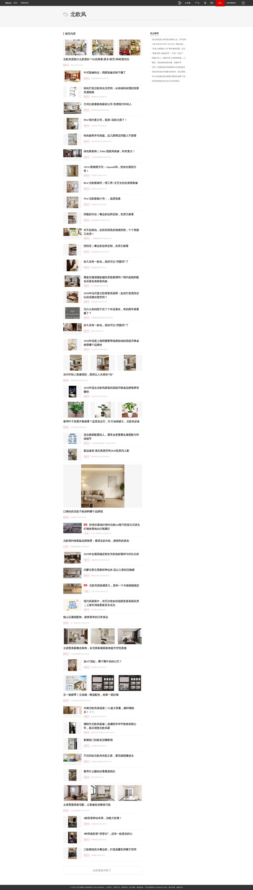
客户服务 (132, 887)
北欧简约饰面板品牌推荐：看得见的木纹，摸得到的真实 (96, 540)
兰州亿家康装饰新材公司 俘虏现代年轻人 (108, 104)
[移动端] (180, 3)
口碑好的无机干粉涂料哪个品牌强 (83, 511)
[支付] (205, 3)
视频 (86, 533)
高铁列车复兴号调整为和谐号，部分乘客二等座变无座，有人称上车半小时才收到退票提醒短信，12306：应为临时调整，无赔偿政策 (171, 72)
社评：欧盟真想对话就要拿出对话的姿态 (168, 67)
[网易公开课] (188, 3)
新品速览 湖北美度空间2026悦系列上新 (106, 450)
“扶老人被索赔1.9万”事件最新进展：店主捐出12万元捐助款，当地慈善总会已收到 (171, 49)
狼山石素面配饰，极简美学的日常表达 (85, 617)
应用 (15, 3)
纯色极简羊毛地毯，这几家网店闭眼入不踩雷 (110, 135)
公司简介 (109, 887)
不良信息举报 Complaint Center (156, 887)
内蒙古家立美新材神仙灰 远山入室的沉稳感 (109, 569)
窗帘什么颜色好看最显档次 (99, 771)
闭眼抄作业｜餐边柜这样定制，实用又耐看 (109, 214)
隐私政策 (140, 887)
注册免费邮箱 (231, 3)
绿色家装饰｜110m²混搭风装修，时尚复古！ (109, 151)
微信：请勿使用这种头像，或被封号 (166, 63)
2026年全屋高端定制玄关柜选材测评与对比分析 (111, 554)
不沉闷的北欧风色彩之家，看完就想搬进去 (109, 755)
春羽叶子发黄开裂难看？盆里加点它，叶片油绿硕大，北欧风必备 (101, 421)
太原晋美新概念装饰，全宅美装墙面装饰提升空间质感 (94, 648)
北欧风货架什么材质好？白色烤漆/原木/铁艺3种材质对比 (96, 59)
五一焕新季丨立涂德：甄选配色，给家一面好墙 (91, 694)
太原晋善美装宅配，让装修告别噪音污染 (87, 804)
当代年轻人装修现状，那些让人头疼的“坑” (88, 374)
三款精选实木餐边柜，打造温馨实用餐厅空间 (110, 849)
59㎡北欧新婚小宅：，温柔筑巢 (102, 198)
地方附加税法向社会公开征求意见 (166, 81)
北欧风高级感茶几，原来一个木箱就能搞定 (114, 585)
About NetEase (99, 887)
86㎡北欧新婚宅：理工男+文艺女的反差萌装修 (111, 182)
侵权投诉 (179, 887)
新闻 (66, 547)
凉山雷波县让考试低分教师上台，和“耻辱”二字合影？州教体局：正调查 (171, 39)
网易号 (66, 65)
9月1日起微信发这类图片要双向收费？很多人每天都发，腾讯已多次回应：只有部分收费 (171, 76)
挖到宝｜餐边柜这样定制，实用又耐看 (106, 245)
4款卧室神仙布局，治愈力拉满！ (103, 818)
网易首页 (8, 3)
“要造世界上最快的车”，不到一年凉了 (167, 53)
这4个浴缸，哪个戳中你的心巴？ (103, 661)
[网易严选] (197, 3)
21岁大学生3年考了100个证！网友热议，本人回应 (171, 44)
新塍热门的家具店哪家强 (98, 740)
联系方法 (117, 887)
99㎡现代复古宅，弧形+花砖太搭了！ (105, 119)
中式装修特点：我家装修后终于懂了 (105, 72)
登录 (220, 3)
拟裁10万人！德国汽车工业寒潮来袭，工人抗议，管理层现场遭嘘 (171, 58)
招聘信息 (124, 887)
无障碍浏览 (24, 3)
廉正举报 (172, 887)
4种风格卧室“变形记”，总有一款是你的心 (108, 833)
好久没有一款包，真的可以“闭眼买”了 (106, 261)
